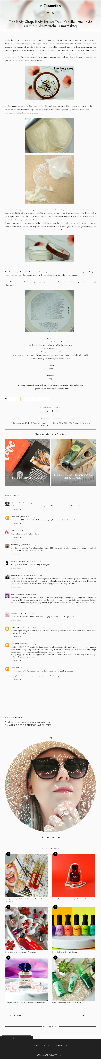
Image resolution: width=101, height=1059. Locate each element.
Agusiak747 (15, 545)
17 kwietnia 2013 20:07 (24, 503)
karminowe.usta (18, 575)
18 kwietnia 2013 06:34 (28, 594)
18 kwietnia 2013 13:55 (26, 613)
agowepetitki (11, 57)
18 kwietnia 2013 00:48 (33, 575)
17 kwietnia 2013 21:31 (28, 545)
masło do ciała (14, 398)
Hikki (13, 503)
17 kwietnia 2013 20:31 (27, 517)
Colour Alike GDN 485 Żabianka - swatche (71, 423)
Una (12, 531)
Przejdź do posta (27, 482)
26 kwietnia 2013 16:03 (28, 644)
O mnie (37, 1045)
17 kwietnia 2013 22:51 (34, 561)
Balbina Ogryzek (18, 561)
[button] (26, 11)
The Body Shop (43, 398)
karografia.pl (57, 1055)
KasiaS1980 (15, 594)
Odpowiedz (16, 509)
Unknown (15, 517)
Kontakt (48, 1045)
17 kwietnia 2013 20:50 (23, 531)
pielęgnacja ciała (29, 398)
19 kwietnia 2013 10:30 (28, 627)
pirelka (14, 613)
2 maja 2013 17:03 (25, 668)
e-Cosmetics (50, 6)
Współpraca (61, 1045)
